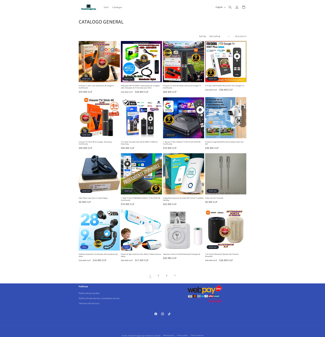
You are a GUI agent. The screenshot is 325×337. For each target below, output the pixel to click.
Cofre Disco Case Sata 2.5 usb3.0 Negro (93, 198)
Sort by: (202, 36)
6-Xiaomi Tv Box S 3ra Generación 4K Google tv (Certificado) (96, 87)
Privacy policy (182, 335)
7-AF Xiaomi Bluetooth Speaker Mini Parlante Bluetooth (222, 255)
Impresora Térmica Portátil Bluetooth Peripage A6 (181, 254)
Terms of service (197, 335)
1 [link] (150, 275)
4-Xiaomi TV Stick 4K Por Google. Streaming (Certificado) (95, 143)
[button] (230, 7)
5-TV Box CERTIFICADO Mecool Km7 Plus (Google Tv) (224, 86)
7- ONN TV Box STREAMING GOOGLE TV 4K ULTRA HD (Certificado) (140, 199)
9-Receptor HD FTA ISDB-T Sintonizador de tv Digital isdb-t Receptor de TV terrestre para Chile (140, 87)
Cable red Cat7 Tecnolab (214, 198)
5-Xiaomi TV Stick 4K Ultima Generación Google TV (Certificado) (182, 87)
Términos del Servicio (89, 303)
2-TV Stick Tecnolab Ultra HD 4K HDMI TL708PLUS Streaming (139, 143)
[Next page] (175, 275)
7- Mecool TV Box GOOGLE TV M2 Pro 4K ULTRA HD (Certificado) (182, 143)
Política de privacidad (89, 293)
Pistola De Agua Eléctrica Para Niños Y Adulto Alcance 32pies (141, 255)
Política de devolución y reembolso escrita (99, 298)
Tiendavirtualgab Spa (136, 336)
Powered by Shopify (153, 336)
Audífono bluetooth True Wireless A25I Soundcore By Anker (98, 255)
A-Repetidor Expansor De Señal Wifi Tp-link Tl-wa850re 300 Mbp (183, 199)
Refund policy (169, 335)
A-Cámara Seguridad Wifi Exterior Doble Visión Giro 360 (224, 143)
